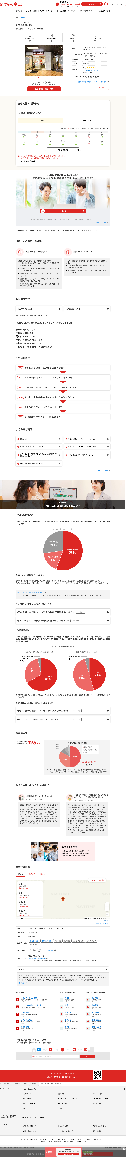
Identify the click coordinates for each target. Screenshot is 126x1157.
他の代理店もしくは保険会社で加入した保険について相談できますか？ (38, 455)
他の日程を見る (63, 150)
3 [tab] (44, 77)
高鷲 (66, 1005)
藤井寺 (67, 998)
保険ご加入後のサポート (88, 11)
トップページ (26, 1094)
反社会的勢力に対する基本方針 (93, 1139)
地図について (107, 921)
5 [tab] (50, 77)
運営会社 (23, 1139)
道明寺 (67, 1027)
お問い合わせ (42, 1139)
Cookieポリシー (81, 1141)
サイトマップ (52, 1139)
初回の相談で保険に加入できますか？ (81, 455)
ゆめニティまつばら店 (29, 998)
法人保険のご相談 (27, 1126)
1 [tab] (38, 77)
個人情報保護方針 (68, 1141)
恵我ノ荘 (68, 1020)
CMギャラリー (62, 1109)
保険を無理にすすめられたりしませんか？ (83, 439)
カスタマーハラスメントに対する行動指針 (48, 1141)
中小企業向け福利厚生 (64, 1131)
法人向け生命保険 (63, 1126)
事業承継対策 (97, 1131)
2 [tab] (41, 77)
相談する (53, 211)
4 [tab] (47, 77)
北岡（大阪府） (97, 1020)
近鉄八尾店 (25, 1027)
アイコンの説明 (48, 950)
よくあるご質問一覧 (101, 470)
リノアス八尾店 (26, 1020)
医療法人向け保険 (98, 1126)
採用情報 (32, 1139)
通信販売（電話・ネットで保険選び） (34, 1117)
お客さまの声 (97, 1104)
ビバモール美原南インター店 (31, 1005)
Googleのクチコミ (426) (90, 70)
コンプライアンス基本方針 (74, 1139)
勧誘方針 (60, 1139)
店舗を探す (20, 11)
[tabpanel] (44, 60)
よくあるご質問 (104, 11)
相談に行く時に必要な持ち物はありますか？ (83, 446)
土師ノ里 (68, 1012)
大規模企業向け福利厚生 (30, 1131)
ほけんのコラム (27, 1109)
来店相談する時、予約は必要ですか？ (33, 463)
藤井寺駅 (95, 998)
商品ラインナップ (46, 11)
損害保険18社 (47, 941)
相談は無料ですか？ (27, 439)
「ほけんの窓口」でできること (66, 11)
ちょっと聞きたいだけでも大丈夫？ (32, 446)
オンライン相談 (31, 11)
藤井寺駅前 (95, 1012)
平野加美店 (25, 1012)
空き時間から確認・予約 (44, 89)
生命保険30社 (34, 941)
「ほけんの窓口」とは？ (100, 1099)
